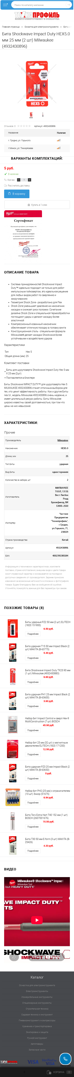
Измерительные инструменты (37, 997)
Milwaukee (62, 440)
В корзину (19, 193)
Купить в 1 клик (39, 204)
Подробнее (33, 634)
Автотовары (37, 1044)
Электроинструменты (37, 991)
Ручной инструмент (37, 1038)
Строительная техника (37, 1008)
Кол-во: (11, 179)
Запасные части (37, 1049)
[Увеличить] (37, 84)
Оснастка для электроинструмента (37, 985)
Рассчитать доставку (19, 185)
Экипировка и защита (37, 1032)
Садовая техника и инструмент (37, 1014)
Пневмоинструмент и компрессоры (37, 1020)
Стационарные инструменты (37, 1003)
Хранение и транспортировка (37, 1026)
